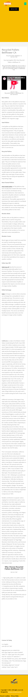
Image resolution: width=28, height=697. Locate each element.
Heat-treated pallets (7, 186)
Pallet (3, 294)
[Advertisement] (14, 26)
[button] (25, 3)
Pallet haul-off (5, 267)
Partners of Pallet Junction (15, 692)
